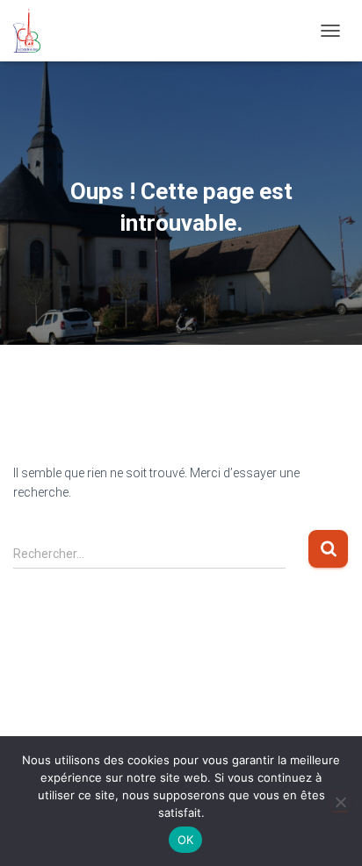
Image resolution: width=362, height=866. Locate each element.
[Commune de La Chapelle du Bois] (33, 31)
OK (185, 840)
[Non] (340, 802)
